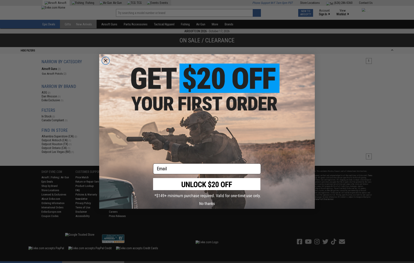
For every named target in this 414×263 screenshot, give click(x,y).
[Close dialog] (106, 61)
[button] (207, 188)
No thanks (207, 203)
